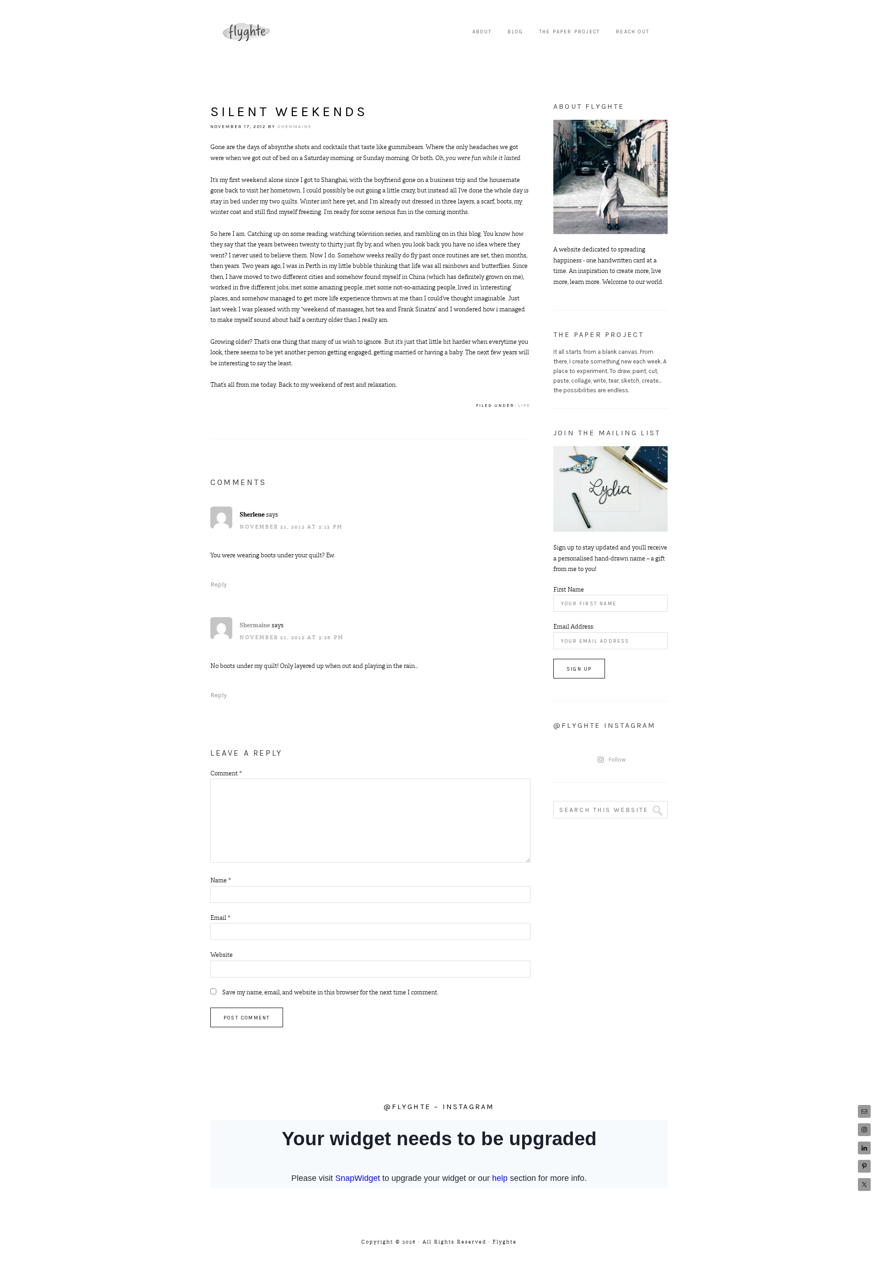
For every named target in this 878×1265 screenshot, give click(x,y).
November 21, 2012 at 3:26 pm (292, 637)
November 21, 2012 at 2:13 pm (291, 526)
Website (221, 955)
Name (220, 880)
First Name (568, 589)
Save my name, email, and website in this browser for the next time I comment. (330, 992)
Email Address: (573, 626)
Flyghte (247, 32)
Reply (218, 584)
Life (524, 405)
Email (220, 918)
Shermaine (255, 625)
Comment (226, 773)
